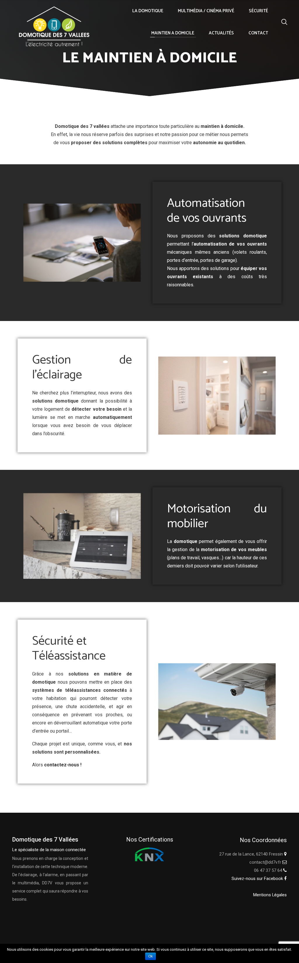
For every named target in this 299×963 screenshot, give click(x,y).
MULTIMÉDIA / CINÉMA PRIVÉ (206, 11)
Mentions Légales (270, 894)
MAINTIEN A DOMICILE (172, 33)
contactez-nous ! (62, 765)
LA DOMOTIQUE (147, 11)
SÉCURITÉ (258, 11)
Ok (150, 956)
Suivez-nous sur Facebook (258, 878)
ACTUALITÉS (221, 33)
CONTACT (258, 33)
